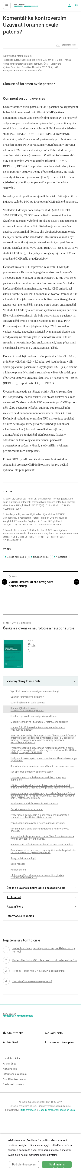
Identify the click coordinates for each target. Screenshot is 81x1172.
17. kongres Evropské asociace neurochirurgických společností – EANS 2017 (37, 876)
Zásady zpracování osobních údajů (57, 1110)
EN (76, 5)
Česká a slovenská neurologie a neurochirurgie (36, 887)
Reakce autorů (18, 869)
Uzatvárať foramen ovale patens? (28, 702)
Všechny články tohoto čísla (23, 681)
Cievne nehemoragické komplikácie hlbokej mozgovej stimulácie (38, 778)
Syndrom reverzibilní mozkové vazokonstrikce (34, 803)
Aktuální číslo (15, 906)
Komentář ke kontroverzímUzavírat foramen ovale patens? (27, 709)
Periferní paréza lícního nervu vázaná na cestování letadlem (42, 844)
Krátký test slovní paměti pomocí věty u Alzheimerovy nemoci (42, 766)
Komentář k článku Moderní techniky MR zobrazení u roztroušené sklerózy (38, 728)
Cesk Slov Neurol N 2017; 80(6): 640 (39, 67)
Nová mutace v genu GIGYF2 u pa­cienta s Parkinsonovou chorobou (40, 829)
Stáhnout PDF (68, 44)
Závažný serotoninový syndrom (27, 809)
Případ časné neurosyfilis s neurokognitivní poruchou (38, 823)
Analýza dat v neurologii (23, 858)
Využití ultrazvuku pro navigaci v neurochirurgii (31, 584)
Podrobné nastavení (24, 1164)
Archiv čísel (14, 897)
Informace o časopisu (20, 915)
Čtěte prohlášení (28, 1110)
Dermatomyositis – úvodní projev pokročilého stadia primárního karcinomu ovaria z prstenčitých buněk (43, 851)
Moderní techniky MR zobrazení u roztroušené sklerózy (39, 722)
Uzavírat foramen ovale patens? (27, 697)
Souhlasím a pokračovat (57, 1165)
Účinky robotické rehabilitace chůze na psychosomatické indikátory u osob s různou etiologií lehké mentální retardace (42, 786)
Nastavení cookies (13, 1084)
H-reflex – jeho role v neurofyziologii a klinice (34, 716)
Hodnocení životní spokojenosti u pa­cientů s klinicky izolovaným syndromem (44, 759)
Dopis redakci (18, 864)
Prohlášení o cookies (14, 1079)
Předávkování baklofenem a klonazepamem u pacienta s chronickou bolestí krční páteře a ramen (40, 816)
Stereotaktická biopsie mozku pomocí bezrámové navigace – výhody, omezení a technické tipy (42, 837)
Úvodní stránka (13, 1033)
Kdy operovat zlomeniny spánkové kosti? (32, 771)
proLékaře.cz (19, 6)
